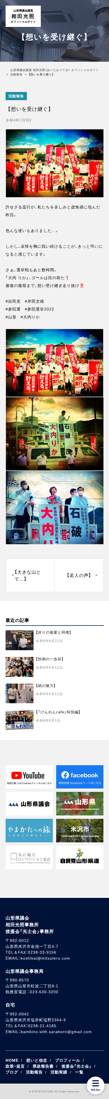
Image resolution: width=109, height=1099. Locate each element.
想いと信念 (36, 1060)
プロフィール (67, 1060)
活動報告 (16, 96)
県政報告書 (43, 1066)
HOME (12, 1060)
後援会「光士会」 (76, 1066)
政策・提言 (15, 1066)
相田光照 (23, 16)
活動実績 (59, 1072)
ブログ (12, 1072)
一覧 (79, 1072)
